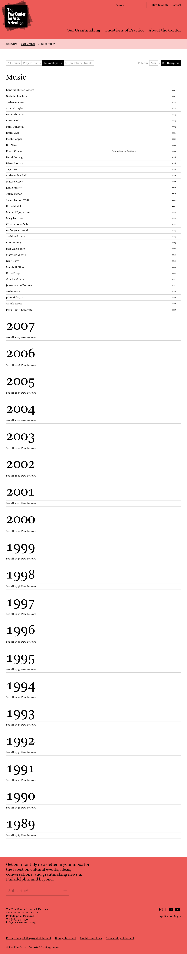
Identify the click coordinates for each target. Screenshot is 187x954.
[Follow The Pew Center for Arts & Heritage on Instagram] (161, 910)
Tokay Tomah (14, 194)
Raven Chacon (14, 151)
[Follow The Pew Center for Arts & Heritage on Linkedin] (171, 910)
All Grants (14, 63)
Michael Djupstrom (18, 212)
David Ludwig (14, 157)
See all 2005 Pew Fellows (21, 393)
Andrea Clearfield (16, 175)
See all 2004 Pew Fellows (21, 420)
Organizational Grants (78, 63)
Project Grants (32, 63)
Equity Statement (65, 938)
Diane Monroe (14, 163)
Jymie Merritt (14, 187)
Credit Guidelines (91, 938)
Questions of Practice (124, 30)
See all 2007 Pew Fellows (21, 337)
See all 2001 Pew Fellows (21, 503)
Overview (11, 43)
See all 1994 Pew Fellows (21, 697)
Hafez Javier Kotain (17, 230)
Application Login (170, 916)
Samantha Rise (15, 114)
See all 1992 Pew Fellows (21, 752)
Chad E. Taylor (15, 108)
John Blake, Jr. (14, 297)
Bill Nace (11, 145)
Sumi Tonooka (15, 127)
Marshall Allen (15, 267)
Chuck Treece (14, 303)
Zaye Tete (11, 169)
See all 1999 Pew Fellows (21, 558)
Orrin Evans (13, 291)
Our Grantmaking (83, 30)
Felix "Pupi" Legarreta (19, 310)
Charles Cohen (15, 279)
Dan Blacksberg (15, 249)
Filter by (143, 63)
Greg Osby (12, 261)
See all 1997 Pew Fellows (21, 614)
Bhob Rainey (13, 242)
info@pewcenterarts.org (20, 922)
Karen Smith (13, 120)
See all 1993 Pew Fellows (21, 724)
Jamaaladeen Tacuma (19, 285)
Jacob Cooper (14, 139)
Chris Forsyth (14, 273)
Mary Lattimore (15, 218)
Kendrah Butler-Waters (20, 90)
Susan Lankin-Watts (18, 200)
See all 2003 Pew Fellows (21, 448)
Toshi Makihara (15, 236)
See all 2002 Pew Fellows (21, 475)
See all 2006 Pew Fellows (21, 365)
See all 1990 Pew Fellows (21, 807)
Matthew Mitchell (17, 255)
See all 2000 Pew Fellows (21, 531)
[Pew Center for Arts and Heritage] (16, 16)
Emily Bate (12, 133)
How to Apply (160, 5)
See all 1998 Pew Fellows (21, 586)
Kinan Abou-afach (17, 224)
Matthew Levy (14, 181)
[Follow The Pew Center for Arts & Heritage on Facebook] (166, 910)
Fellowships (30, 71)
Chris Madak (14, 206)
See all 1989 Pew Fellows (21, 835)
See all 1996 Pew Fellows (21, 642)
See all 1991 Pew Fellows (21, 780)
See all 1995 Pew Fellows (21, 669)
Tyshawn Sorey (15, 102)
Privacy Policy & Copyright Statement (28, 938)
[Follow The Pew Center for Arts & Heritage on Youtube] (177, 910)
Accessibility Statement (120, 938)
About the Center (165, 30)
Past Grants (28, 43)
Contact (176, 5)
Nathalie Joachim (16, 96)
